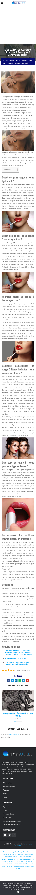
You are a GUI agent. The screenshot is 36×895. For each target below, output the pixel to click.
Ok (18, 892)
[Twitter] (10, 835)
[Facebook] (5, 835)
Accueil (5, 60)
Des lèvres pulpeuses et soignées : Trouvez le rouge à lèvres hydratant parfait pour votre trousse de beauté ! (18, 652)
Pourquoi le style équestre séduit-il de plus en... (18, 714)
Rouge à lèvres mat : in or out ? (16, 658)
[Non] (33, 888)
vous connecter (14, 734)
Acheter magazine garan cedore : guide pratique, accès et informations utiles (17, 856)
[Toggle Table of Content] (14, 169)
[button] (8, 680)
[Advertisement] (18, 25)
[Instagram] (14, 835)
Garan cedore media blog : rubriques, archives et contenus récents (18, 866)
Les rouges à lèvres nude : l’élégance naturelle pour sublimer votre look (18, 663)
